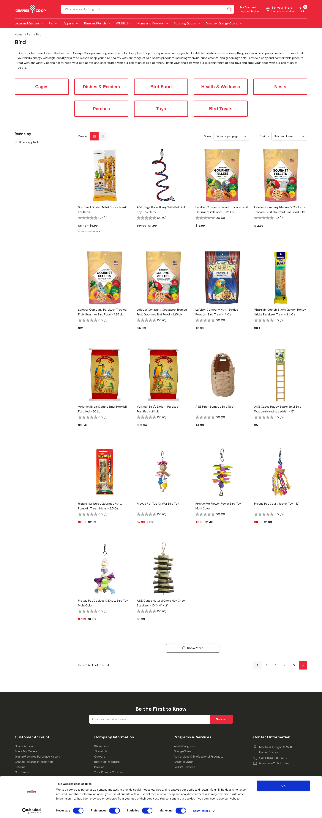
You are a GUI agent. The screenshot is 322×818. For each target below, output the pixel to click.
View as (82, 136)
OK (283, 785)
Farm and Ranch (95, 23)
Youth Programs (184, 746)
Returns (20, 767)
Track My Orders (26, 751)
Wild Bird (122, 23)
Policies (99, 767)
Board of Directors (107, 762)
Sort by (264, 136)
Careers (99, 756)
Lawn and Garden (27, 23)
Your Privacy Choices (108, 772)
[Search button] (229, 9)
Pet (51, 23)
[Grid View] (94, 136)
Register (256, 11)
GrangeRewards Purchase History (38, 756)
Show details (201, 810)
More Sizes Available (89, 232)
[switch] (114, 811)
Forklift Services (184, 767)
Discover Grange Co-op (222, 23)
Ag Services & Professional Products (198, 756)
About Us (100, 751)
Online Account (25, 746)
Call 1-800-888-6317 (273, 758)
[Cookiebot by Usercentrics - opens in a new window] (31, 811)
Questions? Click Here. (274, 763)
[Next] (303, 665)
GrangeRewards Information (34, 762)
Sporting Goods (185, 23)
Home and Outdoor (151, 23)
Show (207, 136)
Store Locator (104, 746)
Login (243, 11)
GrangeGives (182, 751)
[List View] (103, 136)
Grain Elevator (183, 762)
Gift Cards (22, 772)
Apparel (68, 23)
